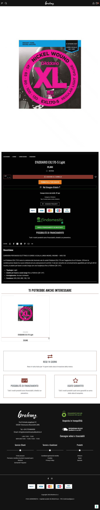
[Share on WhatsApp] (10, 244)
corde (52, 199)
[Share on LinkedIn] (21, 244)
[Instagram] (52, 478)
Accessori (6, 156)
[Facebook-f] (48, 478)
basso (49, 199)
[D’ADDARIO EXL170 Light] (25, 313)
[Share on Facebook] (14, 244)
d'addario (57, 199)
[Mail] (28, 244)
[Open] (2, 3)
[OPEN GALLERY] (50, 74)
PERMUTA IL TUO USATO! (50, 182)
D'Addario (32, 156)
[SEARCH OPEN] (6, 3)
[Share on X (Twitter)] (17, 244)
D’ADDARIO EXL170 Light (25, 334)
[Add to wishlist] (96, 177)
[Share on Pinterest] (25, 244)
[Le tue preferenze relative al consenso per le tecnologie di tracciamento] (96, 506)
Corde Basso (23, 156)
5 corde (45, 199)
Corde (14, 156)
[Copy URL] (32, 244)
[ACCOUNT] (93, 3)
